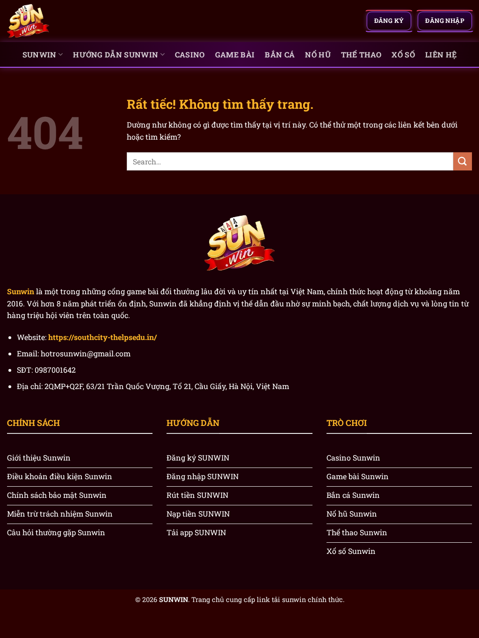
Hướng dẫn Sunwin (115, 54)
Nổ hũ (318, 54)
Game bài (235, 54)
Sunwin (39, 54)
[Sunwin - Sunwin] (54, 21)
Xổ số (403, 54)
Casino (190, 54)
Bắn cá (280, 54)
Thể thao (361, 54)
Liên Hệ (441, 54)
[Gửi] (462, 161)
